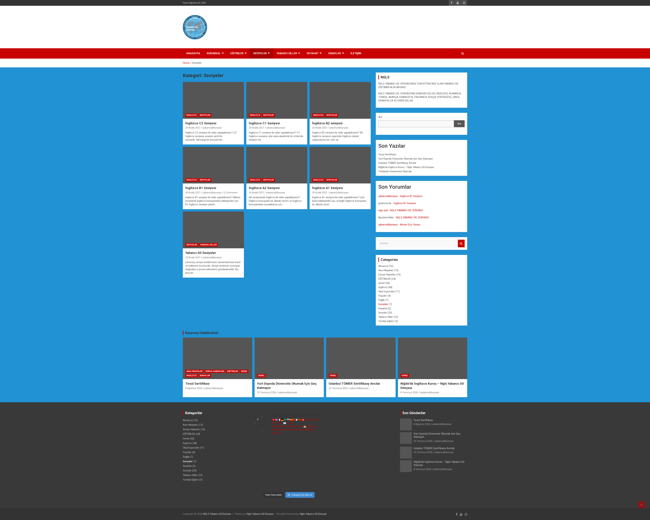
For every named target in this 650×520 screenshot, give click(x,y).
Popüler (382, 295)
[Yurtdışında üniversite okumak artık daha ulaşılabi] (297, 443)
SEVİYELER (260, 53)
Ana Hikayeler (385, 270)
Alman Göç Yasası (410, 224)
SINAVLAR (334, 53)
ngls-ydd (383, 210)
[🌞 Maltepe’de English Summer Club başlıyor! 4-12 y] (314, 453)
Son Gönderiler (414, 413)
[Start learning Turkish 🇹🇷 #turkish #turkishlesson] (263, 474)
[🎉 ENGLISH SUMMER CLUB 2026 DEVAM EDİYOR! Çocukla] (314, 443)
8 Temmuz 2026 (409, 392)
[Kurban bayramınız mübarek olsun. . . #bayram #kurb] (297, 464)
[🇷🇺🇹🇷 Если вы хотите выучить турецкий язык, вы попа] (280, 485)
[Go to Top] (641, 504)
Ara (380, 117)
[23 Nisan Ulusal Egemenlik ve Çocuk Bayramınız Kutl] (263, 485)
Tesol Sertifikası (387, 154)
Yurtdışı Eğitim (386, 321)
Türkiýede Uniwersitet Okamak (394, 171)
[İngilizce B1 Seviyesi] (213, 165)
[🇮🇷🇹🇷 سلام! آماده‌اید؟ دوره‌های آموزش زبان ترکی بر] (314, 485)
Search (461, 243)
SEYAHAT (313, 53)
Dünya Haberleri (387, 274)
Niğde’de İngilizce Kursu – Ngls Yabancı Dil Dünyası (406, 167)
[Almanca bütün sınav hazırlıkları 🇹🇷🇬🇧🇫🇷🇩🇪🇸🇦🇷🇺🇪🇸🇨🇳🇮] (280, 453)
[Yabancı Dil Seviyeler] (213, 230)
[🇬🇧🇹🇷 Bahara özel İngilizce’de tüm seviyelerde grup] (297, 485)
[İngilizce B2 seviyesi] (340, 100)
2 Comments (230, 192)
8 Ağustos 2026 (193, 388)
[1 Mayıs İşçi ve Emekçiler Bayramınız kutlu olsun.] (314, 474)
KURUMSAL (214, 53)
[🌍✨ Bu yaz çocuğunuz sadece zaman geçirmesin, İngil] (263, 464)
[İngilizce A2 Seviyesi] (277, 165)
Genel (381, 283)
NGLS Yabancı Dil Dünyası (217, 513)
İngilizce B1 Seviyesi (200, 188)
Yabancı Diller (208, 245)
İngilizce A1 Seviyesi (327, 188)
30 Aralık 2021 (193, 127)
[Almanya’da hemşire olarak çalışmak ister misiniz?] (297, 453)
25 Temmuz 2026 (266, 392)
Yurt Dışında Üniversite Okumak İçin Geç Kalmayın (405, 158)
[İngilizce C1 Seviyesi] (277, 100)
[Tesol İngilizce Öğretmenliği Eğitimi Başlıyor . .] (280, 443)
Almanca (383, 266)
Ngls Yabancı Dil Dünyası (260, 513)
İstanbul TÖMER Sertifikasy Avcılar (397, 162)
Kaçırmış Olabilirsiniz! (201, 333)
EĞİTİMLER (237, 53)
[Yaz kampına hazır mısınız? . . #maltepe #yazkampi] (297, 474)
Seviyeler (205, 115)
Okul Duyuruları (386, 291)
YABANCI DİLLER (286, 53)
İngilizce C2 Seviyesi (200, 123)
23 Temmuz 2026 (338, 388)
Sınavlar (382, 312)
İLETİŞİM (356, 53)
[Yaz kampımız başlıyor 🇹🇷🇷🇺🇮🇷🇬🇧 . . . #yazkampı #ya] (280, 464)
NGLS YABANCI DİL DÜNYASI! (406, 210)
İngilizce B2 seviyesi (327, 123)
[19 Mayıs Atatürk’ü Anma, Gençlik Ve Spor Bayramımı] (314, 464)
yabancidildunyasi (212, 127)
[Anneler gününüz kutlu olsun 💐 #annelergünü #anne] (280, 474)
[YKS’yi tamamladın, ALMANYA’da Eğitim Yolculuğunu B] (263, 453)
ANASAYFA (193, 53)
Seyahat (382, 308)
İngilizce (191, 115)
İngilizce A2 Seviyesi (264, 188)
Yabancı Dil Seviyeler (200, 253)
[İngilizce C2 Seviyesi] (213, 100)
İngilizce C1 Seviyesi (264, 123)
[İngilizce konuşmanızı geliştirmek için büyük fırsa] (263, 443)
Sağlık (381, 299)
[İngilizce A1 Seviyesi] (340, 165)
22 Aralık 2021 (193, 257)
